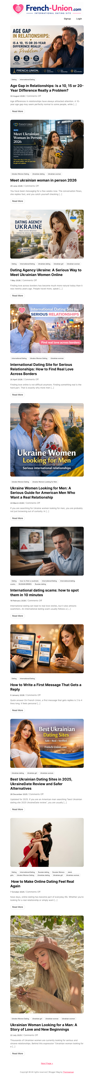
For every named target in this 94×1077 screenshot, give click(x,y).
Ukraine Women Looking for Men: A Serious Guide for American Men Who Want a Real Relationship (42, 492)
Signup (67, 18)
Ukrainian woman (54, 174)
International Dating (27, 79)
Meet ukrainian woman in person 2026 (43, 180)
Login (79, 18)
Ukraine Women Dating (20, 174)
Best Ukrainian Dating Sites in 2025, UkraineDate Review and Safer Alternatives (41, 784)
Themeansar (68, 1072)
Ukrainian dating (38, 174)
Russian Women (58, 872)
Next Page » (47, 1063)
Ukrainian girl (58, 264)
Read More (17, 111)
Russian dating (40, 584)
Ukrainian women (68, 1019)
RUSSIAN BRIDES (25, 584)
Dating (14, 79)
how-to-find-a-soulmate (29, 581)
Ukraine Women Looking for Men (44, 482)
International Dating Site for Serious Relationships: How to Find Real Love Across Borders (41, 369)
